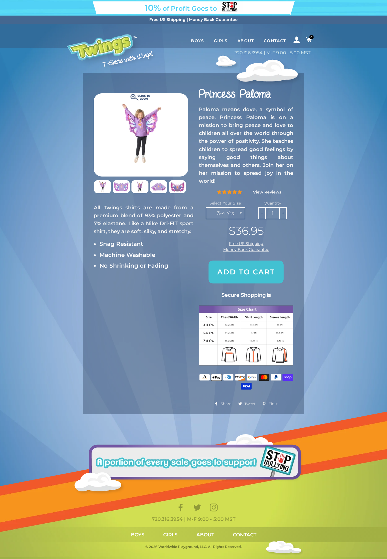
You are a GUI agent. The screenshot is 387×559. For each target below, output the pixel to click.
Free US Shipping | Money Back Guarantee (193, 19)
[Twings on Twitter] (197, 509)
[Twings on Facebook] (181, 509)
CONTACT (244, 535)
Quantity (272, 203)
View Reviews (267, 192)
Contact (275, 40)
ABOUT (205, 535)
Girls (221, 40)
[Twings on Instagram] (214, 509)
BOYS (137, 535)
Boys (197, 40)
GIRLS (170, 535)
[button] (229, 192)
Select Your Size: (225, 203)
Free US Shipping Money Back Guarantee (246, 246)
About (245, 40)
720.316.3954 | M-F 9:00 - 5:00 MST (273, 52)
